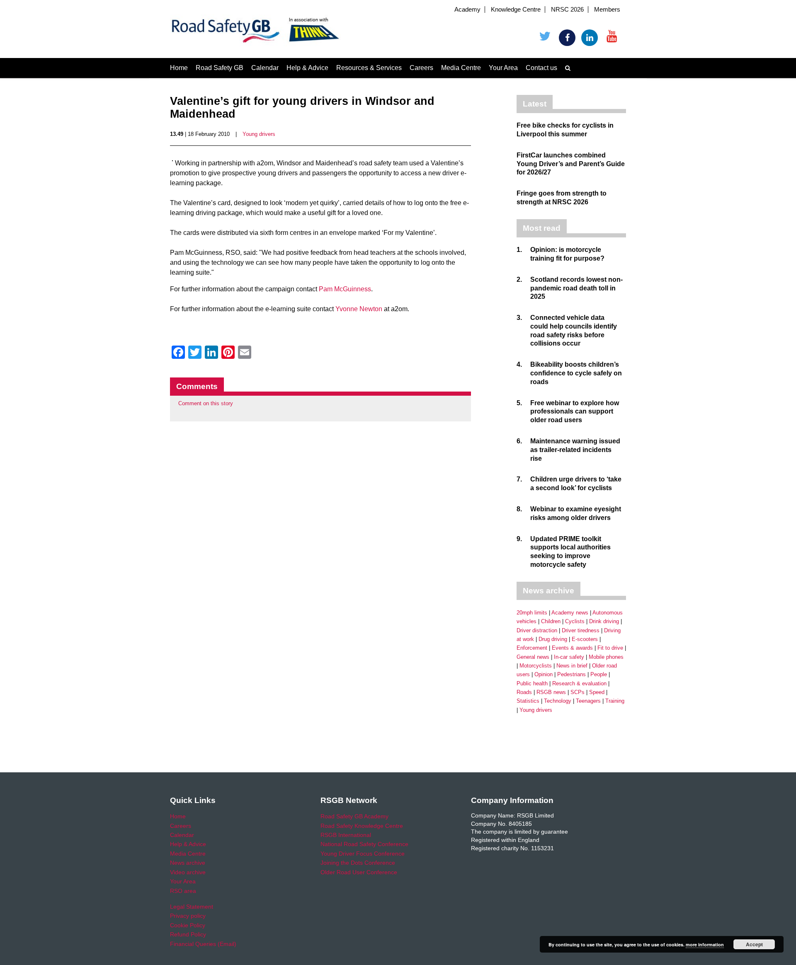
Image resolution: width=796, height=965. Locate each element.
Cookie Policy (187, 925)
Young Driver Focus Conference (362, 853)
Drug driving (553, 639)
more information (705, 944)
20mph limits (532, 612)
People (598, 674)
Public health (532, 683)
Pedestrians (571, 674)
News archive (187, 862)
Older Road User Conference (358, 872)
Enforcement (532, 648)
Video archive (188, 872)
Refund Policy (188, 934)
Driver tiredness (580, 630)
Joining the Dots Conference (357, 862)
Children (551, 621)
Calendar (265, 67)
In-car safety (569, 657)
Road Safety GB (219, 67)
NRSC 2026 (567, 9)
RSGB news (551, 692)
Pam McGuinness (345, 289)
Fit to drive (610, 648)
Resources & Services (369, 67)
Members (607, 9)
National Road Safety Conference (364, 844)
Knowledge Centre (516, 9)
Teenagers (588, 701)
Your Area (503, 67)
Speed (596, 692)
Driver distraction (537, 630)
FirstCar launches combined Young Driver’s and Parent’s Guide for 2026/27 (571, 164)
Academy (467, 9)
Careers (421, 67)
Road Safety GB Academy (354, 816)
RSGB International (345, 835)
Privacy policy (188, 915)
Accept (754, 944)
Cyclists (575, 621)
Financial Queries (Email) (203, 944)
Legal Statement (191, 906)
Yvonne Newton (359, 308)
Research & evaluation (579, 683)
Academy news (569, 612)
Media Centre (461, 67)
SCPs (577, 692)
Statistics (528, 701)
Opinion (543, 674)
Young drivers (259, 134)
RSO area (183, 891)
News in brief (571, 666)
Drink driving (604, 621)
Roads (524, 692)
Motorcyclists (535, 666)
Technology (557, 701)
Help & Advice (307, 67)
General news (533, 657)
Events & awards (572, 648)
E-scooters (585, 639)
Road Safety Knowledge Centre (361, 825)
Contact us (541, 67)
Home (179, 67)
